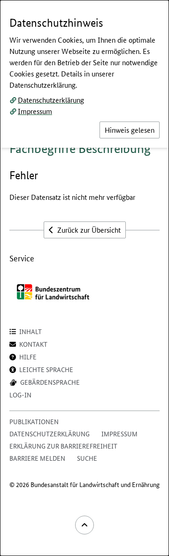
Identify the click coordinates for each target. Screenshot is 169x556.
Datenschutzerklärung (51, 100)
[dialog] (84, 278)
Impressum (35, 111)
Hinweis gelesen (129, 130)
